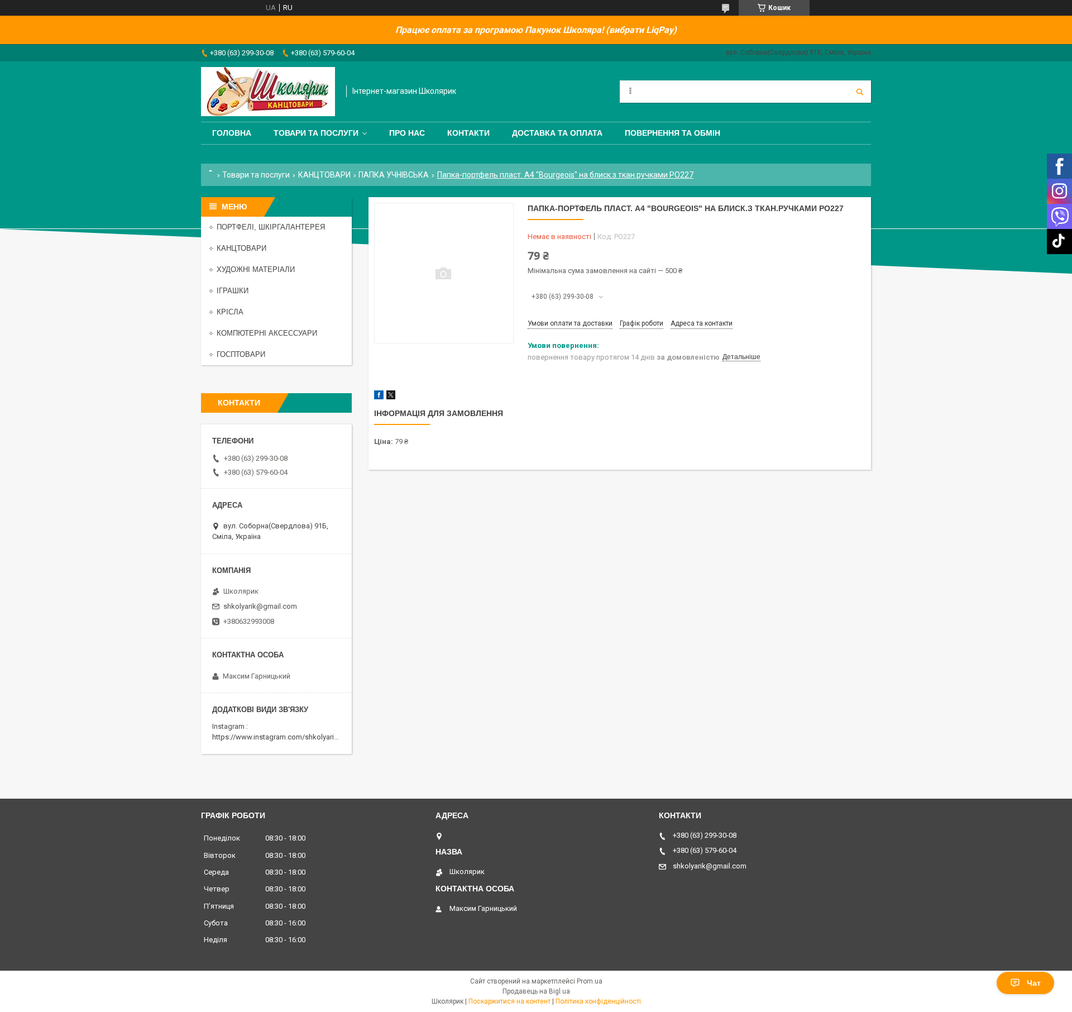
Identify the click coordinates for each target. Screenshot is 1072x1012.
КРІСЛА (230, 312)
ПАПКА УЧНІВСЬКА (393, 174)
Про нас (407, 132)
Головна (231, 132)
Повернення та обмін (672, 132)
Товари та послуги (316, 132)
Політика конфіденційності (598, 1001)
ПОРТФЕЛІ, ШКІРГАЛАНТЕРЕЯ (271, 227)
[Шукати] (860, 91)
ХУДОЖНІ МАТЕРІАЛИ (256, 269)
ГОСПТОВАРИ (241, 354)
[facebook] (379, 397)
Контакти (468, 132)
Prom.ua (589, 981)
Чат (1034, 982)
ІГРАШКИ (232, 291)
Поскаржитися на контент (509, 1001)
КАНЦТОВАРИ (324, 174)
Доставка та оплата (557, 132)
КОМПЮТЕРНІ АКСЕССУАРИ (267, 333)
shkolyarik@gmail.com (260, 606)
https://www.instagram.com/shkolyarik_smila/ (286, 737)
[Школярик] (268, 91)
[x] (390, 397)
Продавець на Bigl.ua (536, 991)
